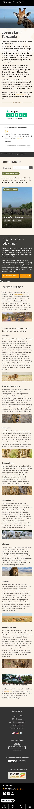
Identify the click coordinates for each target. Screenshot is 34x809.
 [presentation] (30, 16)
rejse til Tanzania (19, 294)
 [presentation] (4, 16)
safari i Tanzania (20, 94)
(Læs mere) (20, 138)
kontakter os (8, 691)
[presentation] (18, 2)
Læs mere (17, 102)
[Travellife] (17, 776)
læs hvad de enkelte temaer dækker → (14, 182)
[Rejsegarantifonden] (17, 747)
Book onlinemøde (10, 276)
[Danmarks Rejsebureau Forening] (17, 762)
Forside (4, 807)
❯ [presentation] (31, 136)
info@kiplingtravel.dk (18, 722)
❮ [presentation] (2, 136)
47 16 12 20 (25, 276)
